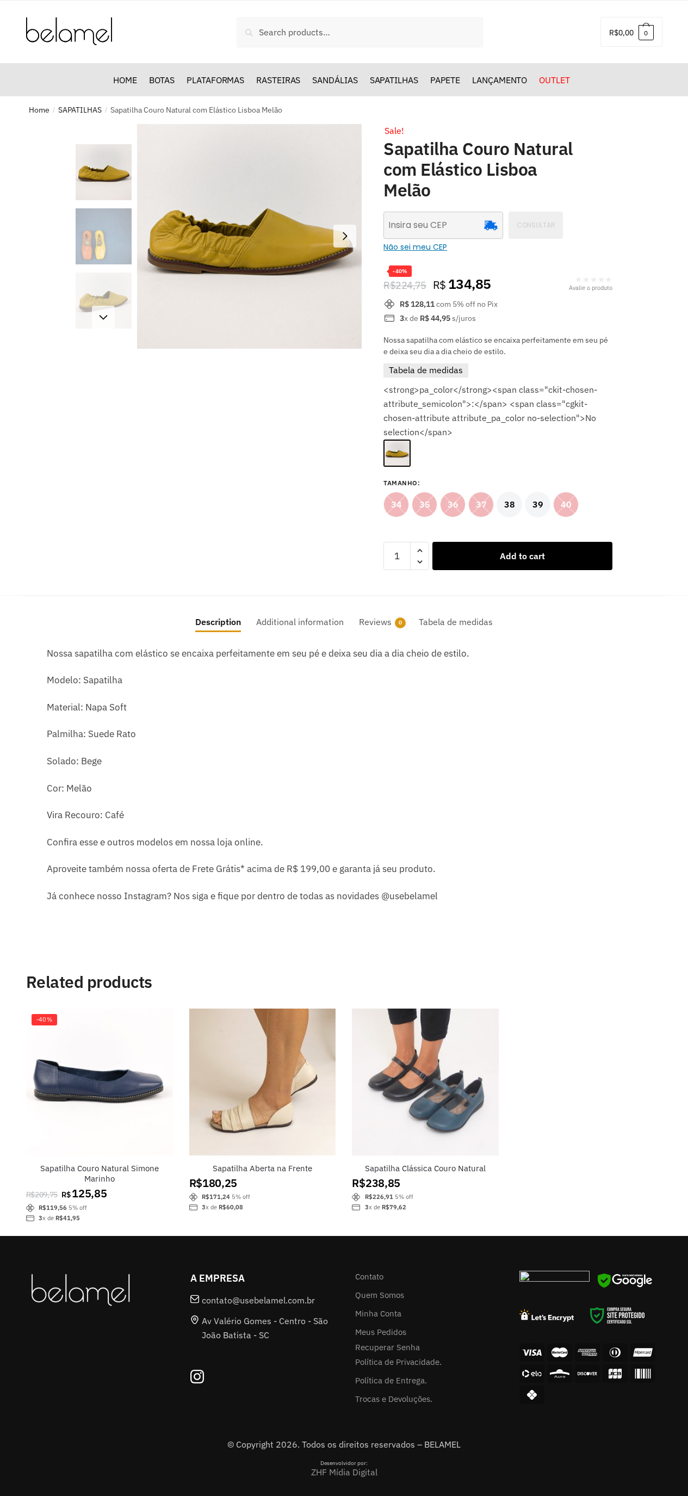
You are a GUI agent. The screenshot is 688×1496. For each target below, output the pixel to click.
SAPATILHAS (80, 110)
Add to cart (522, 556)
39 (537, 504)
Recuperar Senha (387, 1347)
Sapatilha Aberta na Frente (262, 1168)
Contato (369, 1276)
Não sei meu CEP (415, 247)
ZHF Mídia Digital (344, 1472)
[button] (344, 236)
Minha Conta (378, 1313)
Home (39, 110)
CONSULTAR (536, 225)
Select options (100, 1134)
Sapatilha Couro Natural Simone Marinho (99, 1173)
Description (218, 621)
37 (481, 504)
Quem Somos (379, 1295)
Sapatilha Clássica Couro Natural (425, 1168)
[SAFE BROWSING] (625, 1287)
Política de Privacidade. (398, 1362)
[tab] (218, 613)
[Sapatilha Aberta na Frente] (262, 1082)
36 (453, 504)
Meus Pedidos (380, 1332)
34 (396, 504)
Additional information (300, 621)
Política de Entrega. (391, 1380)
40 (566, 504)
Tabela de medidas (426, 369)
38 (509, 504)
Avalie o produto (590, 288)
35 (424, 504)
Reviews (375, 621)
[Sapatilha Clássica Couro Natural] (425, 1082)
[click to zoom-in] (249, 236)
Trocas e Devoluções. (393, 1399)
